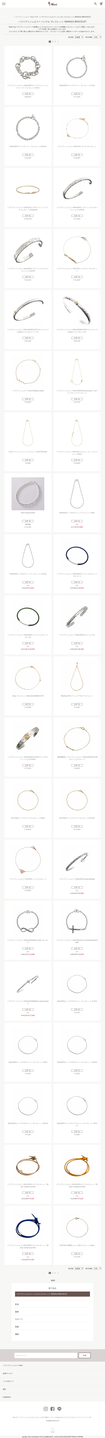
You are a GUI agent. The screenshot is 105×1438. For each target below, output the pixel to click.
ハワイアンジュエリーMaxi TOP (26, 17)
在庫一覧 (28, 94)
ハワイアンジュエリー (24, 1417)
